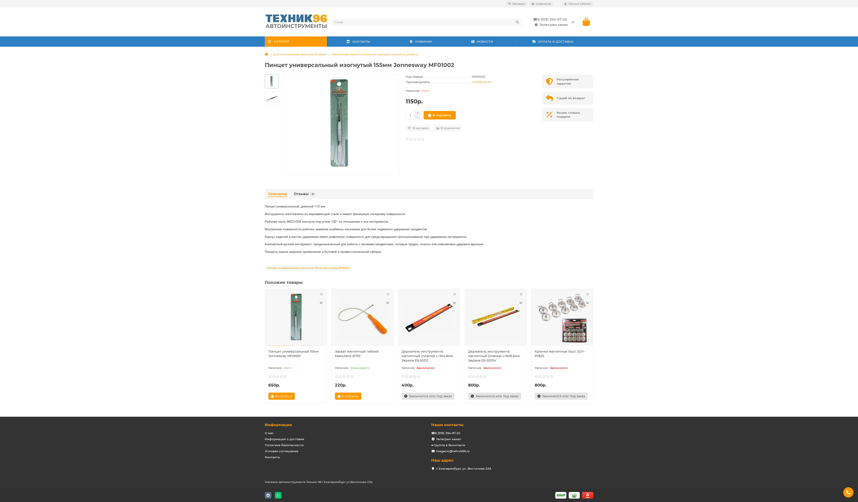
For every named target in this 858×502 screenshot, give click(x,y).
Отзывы (304, 194)
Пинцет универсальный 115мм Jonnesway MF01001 (293, 353)
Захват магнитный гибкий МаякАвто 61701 (357, 353)
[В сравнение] (321, 303)
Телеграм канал (553, 25)
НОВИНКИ (423, 41)
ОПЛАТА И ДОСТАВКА (555, 41)
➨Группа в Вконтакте (448, 445)
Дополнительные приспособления (299, 54)
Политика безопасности (284, 445)
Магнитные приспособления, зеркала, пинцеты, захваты (375, 54)
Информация (278, 425)
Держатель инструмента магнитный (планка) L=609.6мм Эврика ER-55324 (494, 355)
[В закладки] (321, 294)
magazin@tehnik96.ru (453, 451)
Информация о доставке (284, 439)
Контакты (272, 457)
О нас (269, 433)
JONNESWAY (482, 82)
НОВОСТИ (485, 41)
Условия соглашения (281, 451)
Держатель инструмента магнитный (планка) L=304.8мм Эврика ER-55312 (427, 355)
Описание (277, 194)
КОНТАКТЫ (361, 41)
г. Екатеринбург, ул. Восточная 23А (463, 468)
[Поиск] (517, 22)
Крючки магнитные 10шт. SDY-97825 (560, 353)
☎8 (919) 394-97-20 (550, 19)
